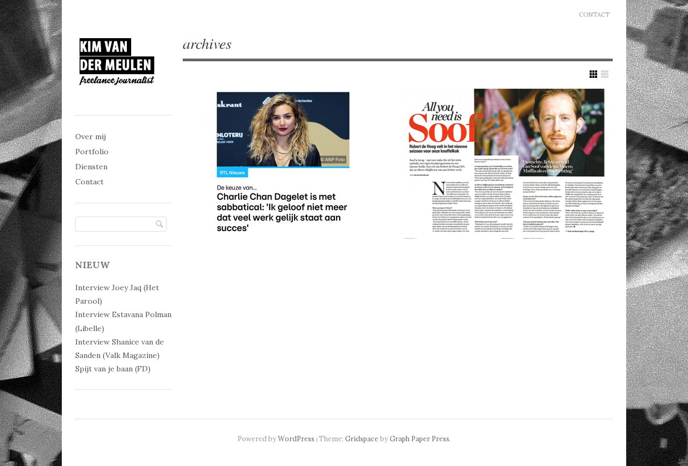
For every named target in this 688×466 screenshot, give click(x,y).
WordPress (296, 438)
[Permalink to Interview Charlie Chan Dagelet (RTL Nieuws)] (286, 162)
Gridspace (361, 438)
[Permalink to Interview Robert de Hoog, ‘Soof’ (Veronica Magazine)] (506, 162)
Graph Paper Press (419, 438)
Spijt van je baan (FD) (112, 369)
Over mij (90, 136)
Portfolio (92, 151)
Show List (604, 74)
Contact (594, 14)
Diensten (91, 166)
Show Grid (593, 74)
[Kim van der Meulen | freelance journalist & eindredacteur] (117, 95)
